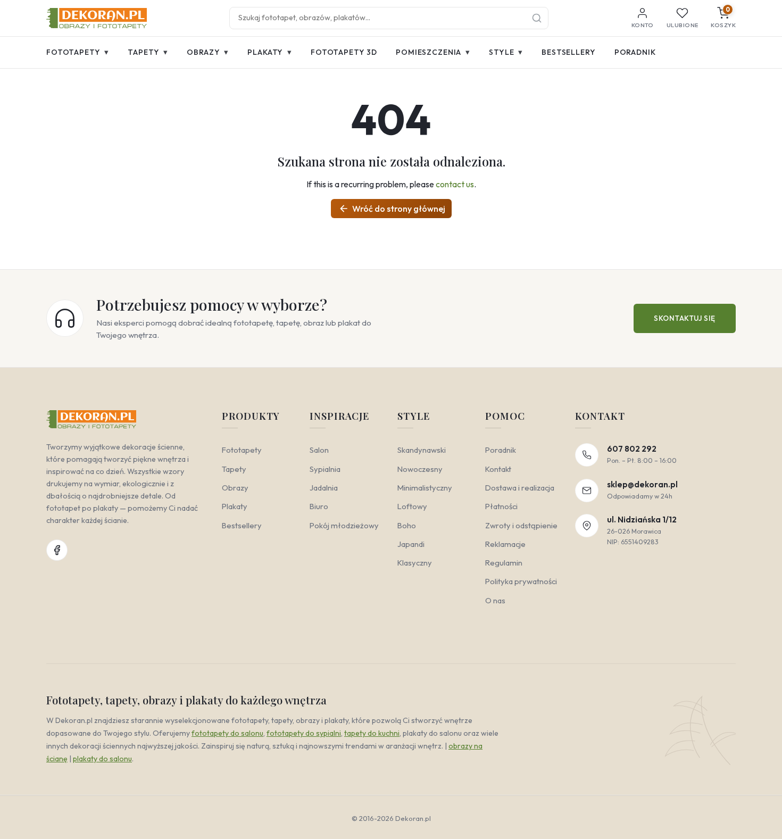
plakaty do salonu (102, 758)
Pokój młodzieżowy (344, 525)
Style (506, 52)
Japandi (411, 544)
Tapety (148, 52)
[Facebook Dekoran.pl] (57, 550)
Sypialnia (325, 469)
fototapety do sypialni (304, 733)
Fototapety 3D (344, 52)
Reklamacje (505, 544)
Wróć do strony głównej (391, 208)
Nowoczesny (420, 469)
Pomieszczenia (433, 52)
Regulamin (503, 563)
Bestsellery (568, 52)
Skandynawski (421, 450)
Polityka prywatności (521, 581)
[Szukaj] (537, 18)
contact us (455, 184)
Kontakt (498, 469)
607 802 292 (631, 449)
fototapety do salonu (227, 733)
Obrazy (208, 52)
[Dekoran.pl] (96, 18)
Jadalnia (324, 488)
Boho (406, 525)
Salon (319, 450)
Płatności (501, 506)
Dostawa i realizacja (519, 488)
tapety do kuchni (372, 733)
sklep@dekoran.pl (642, 484)
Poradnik (635, 52)
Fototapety (77, 52)
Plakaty (269, 52)
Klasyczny (414, 563)
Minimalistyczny (424, 488)
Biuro (319, 506)
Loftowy (412, 506)
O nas (495, 600)
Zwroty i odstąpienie (521, 525)
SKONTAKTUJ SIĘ (685, 318)
